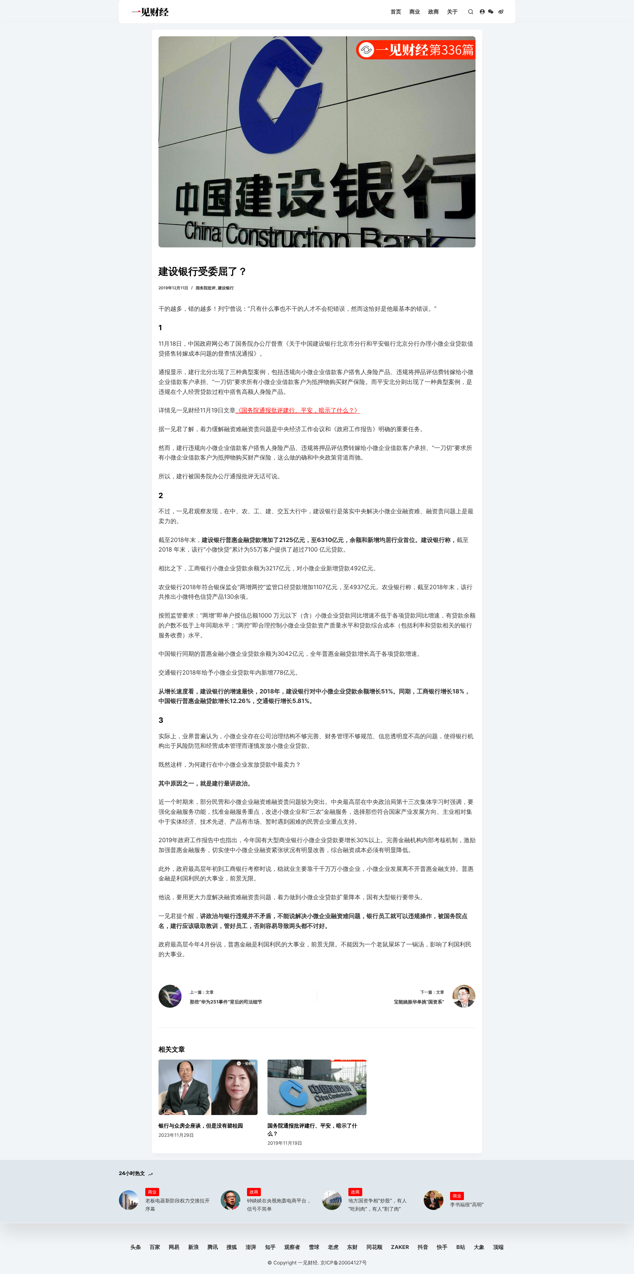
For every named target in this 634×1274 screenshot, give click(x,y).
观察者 (292, 1247)
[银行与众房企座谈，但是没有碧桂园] (208, 1087)
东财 (352, 1247)
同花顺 (374, 1247)
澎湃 (251, 1247)
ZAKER (400, 1247)
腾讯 (212, 1247)
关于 (452, 11)
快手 (442, 1247)
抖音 (423, 1247)
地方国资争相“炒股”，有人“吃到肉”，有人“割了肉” (377, 1204)
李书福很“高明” (467, 1204)
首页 (396, 11)
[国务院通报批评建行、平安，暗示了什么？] (317, 1087)
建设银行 (226, 287)
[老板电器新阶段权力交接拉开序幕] (129, 1200)
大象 (479, 1247)
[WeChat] (490, 11)
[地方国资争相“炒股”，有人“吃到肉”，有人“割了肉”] (332, 1200)
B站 (460, 1247)
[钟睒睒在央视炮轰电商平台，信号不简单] (230, 1200)
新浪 (193, 1247)
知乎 (270, 1247)
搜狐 (232, 1247)
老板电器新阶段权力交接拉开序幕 (177, 1204)
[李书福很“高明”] (433, 1200)
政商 (433, 11)
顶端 (498, 1247)
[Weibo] (501, 11)
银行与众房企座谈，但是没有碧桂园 (200, 1125)
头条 (135, 1247)
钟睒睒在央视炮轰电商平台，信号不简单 (279, 1204)
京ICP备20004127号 (343, 1262)
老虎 (333, 1247)
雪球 (314, 1247)
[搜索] (470, 11)
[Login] (482, 11)
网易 (174, 1247)
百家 (155, 1247)
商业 (414, 11)
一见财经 (308, 1262)
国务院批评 (206, 287)
